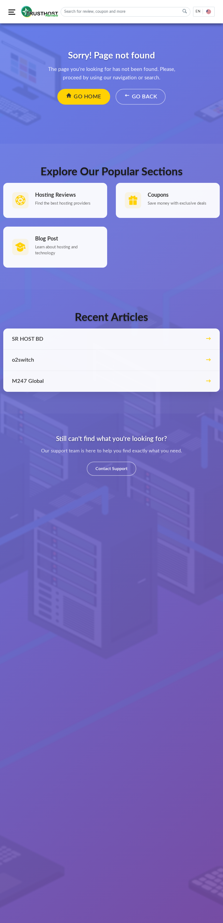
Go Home (87, 96)
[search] (184, 11)
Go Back (144, 96)
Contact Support (111, 469)
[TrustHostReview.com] (40, 12)
